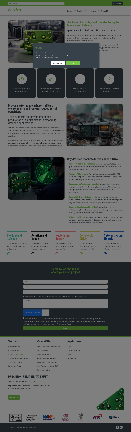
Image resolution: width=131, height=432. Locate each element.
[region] (66, 55)
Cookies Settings (58, 63)
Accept (73, 63)
